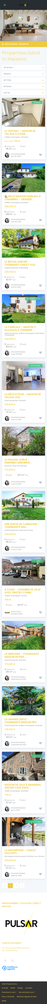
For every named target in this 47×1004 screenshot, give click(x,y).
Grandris (24, 137)
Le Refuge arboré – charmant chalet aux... (21, 263)
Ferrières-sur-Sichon (35, 856)
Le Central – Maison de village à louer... (20, 132)
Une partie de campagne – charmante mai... (22, 525)
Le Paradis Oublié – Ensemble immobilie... (18, 461)
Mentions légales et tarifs (27, 996)
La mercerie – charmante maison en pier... (22, 655)
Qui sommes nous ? (27, 992)
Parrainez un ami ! (9, 992)
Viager (20, 988)
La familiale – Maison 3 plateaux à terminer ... (20, 328)
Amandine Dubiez (18, 154)
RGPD (4, 1001)
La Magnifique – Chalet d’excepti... (20, 851)
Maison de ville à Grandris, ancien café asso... (23, 786)
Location (28, 988)
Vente (12, 988)
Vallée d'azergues (12, 137)
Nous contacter (8, 996)
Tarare (24, 595)
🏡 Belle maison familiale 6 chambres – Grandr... (23, 198)
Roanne (8, 466)
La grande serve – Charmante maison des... (21, 721)
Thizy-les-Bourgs (19, 466)
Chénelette (23, 268)
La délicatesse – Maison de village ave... (23, 396)
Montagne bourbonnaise (15, 856)
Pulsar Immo (16, 611)
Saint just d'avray (26, 530)
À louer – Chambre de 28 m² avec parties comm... (23, 591)
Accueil (5, 988)
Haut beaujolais (11, 268)
